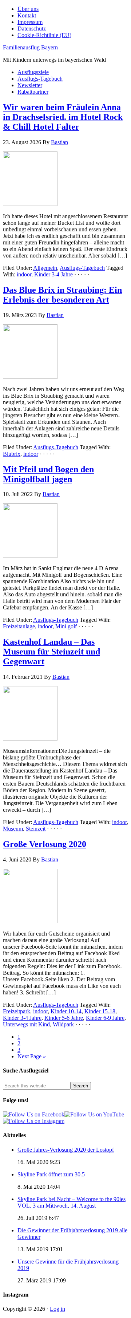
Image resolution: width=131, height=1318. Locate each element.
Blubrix (11, 454)
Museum (13, 829)
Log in (57, 1309)
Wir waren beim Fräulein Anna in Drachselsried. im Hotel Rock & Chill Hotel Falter (63, 116)
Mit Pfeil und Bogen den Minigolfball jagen (48, 474)
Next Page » (31, 1056)
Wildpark (63, 1024)
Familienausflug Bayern (30, 47)
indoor (24, 274)
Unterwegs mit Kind (26, 1024)
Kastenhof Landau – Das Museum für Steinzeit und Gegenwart (51, 651)
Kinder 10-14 (66, 1011)
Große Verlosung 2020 (44, 844)
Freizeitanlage (19, 626)
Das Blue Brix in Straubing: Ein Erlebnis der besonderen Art (62, 294)
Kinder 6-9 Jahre (105, 1018)
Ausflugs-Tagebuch (82, 268)
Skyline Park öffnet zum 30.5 (51, 1174)
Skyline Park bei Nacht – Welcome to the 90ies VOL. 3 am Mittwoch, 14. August (71, 1202)
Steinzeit (35, 829)
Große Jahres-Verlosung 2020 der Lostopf (65, 1150)
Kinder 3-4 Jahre (53, 274)
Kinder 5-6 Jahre (63, 1018)
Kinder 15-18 (99, 1011)
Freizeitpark (16, 1011)
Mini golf (66, 626)
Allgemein (45, 268)
